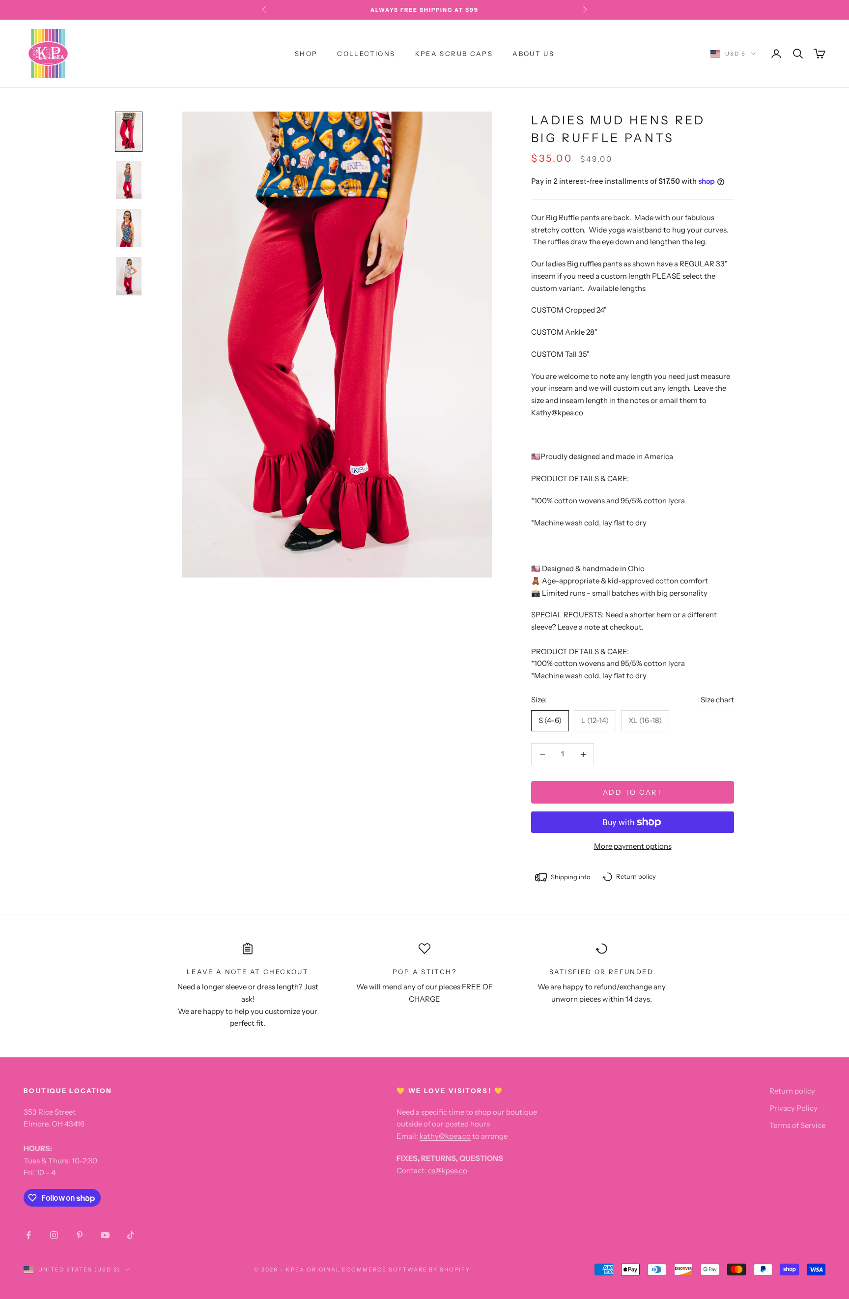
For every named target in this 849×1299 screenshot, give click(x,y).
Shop (306, 54)
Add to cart (633, 792)
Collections (366, 54)
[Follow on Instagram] (54, 1235)
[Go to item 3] (128, 228)
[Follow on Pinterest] (80, 1235)
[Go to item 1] (128, 132)
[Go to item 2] (128, 180)
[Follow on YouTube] (105, 1235)
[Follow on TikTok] (131, 1235)
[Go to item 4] (128, 276)
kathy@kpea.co (445, 1136)
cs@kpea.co (447, 1170)
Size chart (717, 699)
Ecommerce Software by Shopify (406, 1269)
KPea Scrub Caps (454, 54)
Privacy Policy (793, 1108)
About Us (533, 54)
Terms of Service (797, 1125)
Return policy (792, 1091)
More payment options (633, 846)
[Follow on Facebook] (28, 1235)
